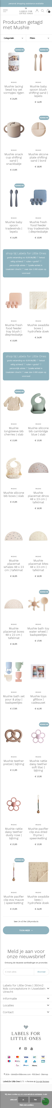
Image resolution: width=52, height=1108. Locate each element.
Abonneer (41, 972)
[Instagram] (25, 1048)
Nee (35, 1100)
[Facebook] (20, 1048)
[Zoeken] (42, 10)
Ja (23, 1100)
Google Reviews (42, 1081)
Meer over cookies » (27, 1105)
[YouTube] (31, 1048)
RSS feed (36, 1074)
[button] (5, 11)
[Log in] (37, 10)
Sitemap (44, 1074)
